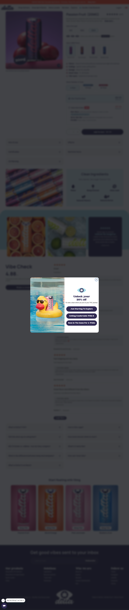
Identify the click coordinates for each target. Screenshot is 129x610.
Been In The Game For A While (81, 323)
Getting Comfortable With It (81, 316)
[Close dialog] (96, 279)
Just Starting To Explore (82, 309)
